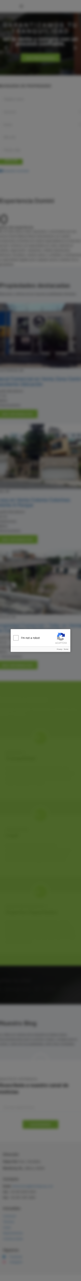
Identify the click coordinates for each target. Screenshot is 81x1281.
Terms (66, 649)
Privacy (59, 649)
